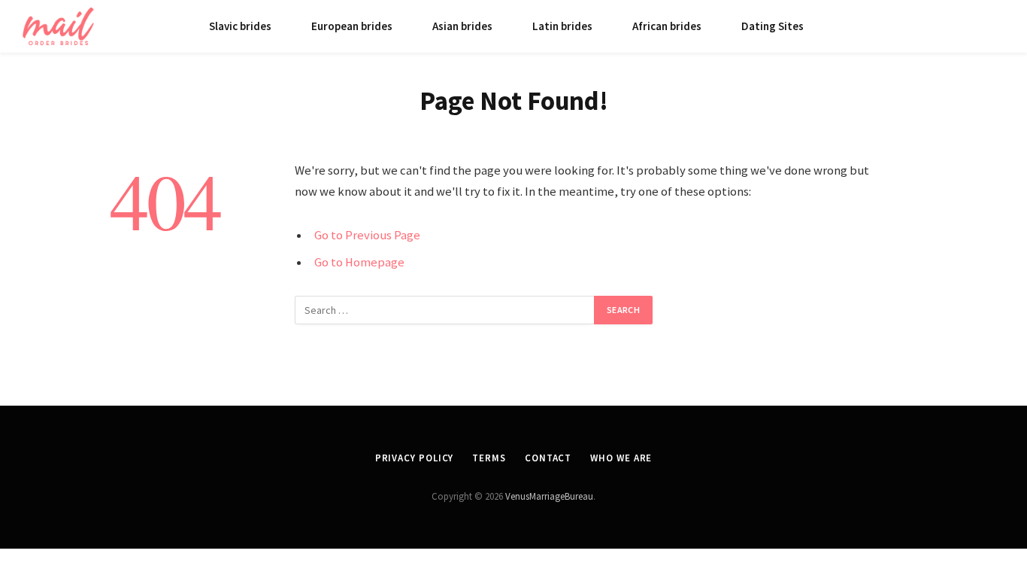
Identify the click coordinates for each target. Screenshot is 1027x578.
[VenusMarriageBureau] (58, 26)
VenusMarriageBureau (549, 496)
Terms (489, 458)
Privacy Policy (414, 458)
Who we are (621, 458)
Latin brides (562, 26)
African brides (666, 26)
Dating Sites (772, 26)
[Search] (998, 27)
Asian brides (462, 26)
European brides (351, 26)
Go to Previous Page (367, 235)
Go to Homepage (359, 262)
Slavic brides (240, 26)
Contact (548, 458)
